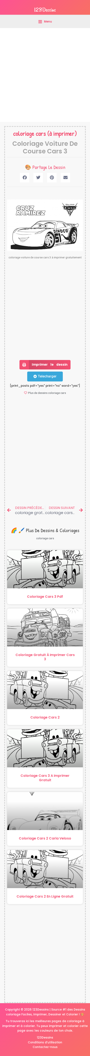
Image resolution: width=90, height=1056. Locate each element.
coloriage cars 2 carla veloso (45, 838)
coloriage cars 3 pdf (45, 596)
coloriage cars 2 (45, 717)
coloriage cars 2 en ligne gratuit (45, 896)
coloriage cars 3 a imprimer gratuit (45, 777)
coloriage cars (29, 133)
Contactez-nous (45, 1047)
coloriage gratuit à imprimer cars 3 (45, 657)
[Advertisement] (45, 75)
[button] (24, 177)
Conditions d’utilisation (45, 1042)
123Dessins (45, 1038)
